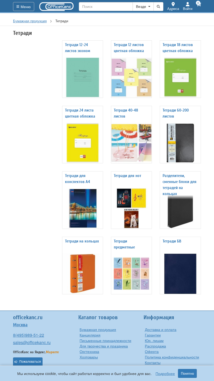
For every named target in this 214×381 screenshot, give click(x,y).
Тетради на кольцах (82, 241)
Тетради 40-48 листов (126, 113)
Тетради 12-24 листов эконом (77, 47)
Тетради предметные (124, 244)
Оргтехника (89, 351)
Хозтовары (89, 357)
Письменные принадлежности (105, 340)
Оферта (152, 351)
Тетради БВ (172, 241)
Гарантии (153, 335)
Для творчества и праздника (104, 346)
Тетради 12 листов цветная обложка (129, 47)
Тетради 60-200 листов (176, 113)
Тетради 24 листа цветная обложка (80, 113)
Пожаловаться (30, 361)
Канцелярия (90, 335)
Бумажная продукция (98, 329)
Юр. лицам (154, 340)
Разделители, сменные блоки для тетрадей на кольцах (180, 184)
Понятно (187, 373)
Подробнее (165, 373)
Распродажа (155, 346)
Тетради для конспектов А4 (77, 178)
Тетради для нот (127, 175)
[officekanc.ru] (56, 6)
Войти (187, 8)
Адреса (173, 8)
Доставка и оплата (160, 329)
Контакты (152, 362)
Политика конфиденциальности (172, 357)
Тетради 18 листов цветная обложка (178, 47)
